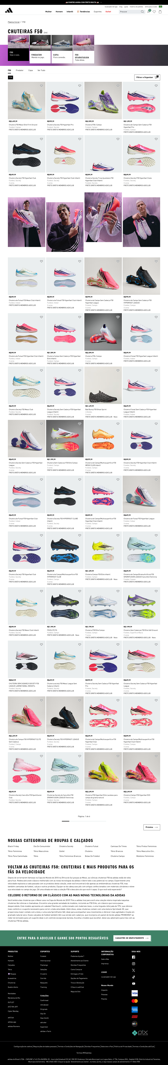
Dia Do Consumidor (42, 846)
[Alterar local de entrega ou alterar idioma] (160, 7)
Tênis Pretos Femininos (146, 846)
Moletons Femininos (145, 856)
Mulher (48, 12)
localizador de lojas (111, 7)
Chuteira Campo (118, 856)
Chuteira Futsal (91, 846)
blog (120, 7)
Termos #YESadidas (84, 1053)
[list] (84, 70)
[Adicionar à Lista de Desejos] (41, 86)
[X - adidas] (146, 970)
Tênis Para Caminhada (17, 856)
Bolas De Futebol (92, 856)
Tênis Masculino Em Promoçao (145, 851)
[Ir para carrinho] (160, 12)
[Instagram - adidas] (146, 964)
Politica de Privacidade (123, 1046)
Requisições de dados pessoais (45, 1046)
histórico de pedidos (136, 7)
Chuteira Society (66, 846)
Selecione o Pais (107, 1046)
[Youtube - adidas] (146, 984)
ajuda (126, 7)
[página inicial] (9, 10)
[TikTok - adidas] (146, 977)
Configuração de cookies (23, 1046)
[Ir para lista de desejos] (154, 12)
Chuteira (88, 851)
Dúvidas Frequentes (92, 1046)
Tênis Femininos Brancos (70, 856)
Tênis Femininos (15, 851)
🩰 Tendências (83, 12)
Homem (59, 12)
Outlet (108, 12)
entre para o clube (151, 7)
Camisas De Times (119, 846)
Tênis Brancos (117, 851)
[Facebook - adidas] (146, 957)
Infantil (70, 12)
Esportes (98, 12)
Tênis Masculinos (41, 851)
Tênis (36, 856)
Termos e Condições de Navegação (71, 1046)
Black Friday (13, 846)
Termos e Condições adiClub (143, 1046)
